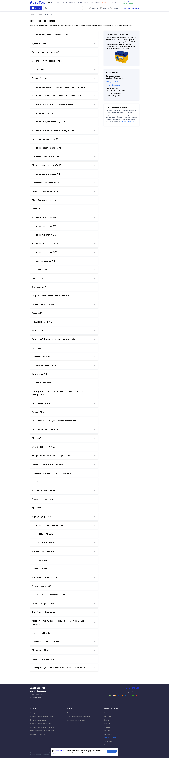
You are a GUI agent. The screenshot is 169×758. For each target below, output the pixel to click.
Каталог (106, 713)
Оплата (106, 720)
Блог (105, 745)
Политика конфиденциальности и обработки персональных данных (47, 752)
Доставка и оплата (82, 2)
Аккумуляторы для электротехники (42, 731)
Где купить (108, 734)
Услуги (65, 2)
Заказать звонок (128, 3)
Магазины (72, 2)
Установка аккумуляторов (76, 720)
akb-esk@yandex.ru (38, 691)
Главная (59, 2)
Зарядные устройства (37, 734)
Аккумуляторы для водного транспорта (43, 727)
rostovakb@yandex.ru (113, 85)
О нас (91, 2)
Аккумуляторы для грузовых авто (41, 716)
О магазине (108, 727)
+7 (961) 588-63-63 (127, 1)
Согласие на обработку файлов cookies (40, 754)
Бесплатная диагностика (75, 713)
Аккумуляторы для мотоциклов (40, 723)
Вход (128, 8)
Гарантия (107, 723)
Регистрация (134, 8)
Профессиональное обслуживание (78, 716)
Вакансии (97, 2)
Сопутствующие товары (38, 720)
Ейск (52, 2)
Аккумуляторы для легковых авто (41, 713)
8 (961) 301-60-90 (112, 82)
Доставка (107, 716)
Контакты (115, 2)
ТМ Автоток (108, 741)
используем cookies (60, 750)
